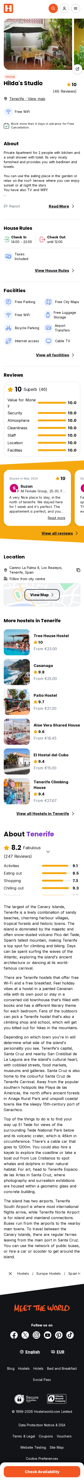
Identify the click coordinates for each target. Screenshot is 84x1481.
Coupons (46, 1436)
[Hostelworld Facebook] (14, 1335)
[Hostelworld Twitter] (25, 1335)
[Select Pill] (53, 8)
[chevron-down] (48, 851)
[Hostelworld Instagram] (36, 1335)
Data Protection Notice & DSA (42, 1425)
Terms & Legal (23, 1436)
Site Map (57, 1447)
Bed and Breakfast (62, 1368)
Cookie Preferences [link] (42, 1459)
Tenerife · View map (27, 98)
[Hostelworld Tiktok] (70, 1335)
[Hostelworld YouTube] (47, 1335)
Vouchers (64, 1436)
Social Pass (42, 1380)
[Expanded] (10, 1273)
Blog (10, 1368)
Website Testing (33, 1447)
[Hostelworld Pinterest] (59, 1335)
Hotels (38, 1368)
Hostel (10, 76)
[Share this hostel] (77, 69)
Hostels (24, 1368)
